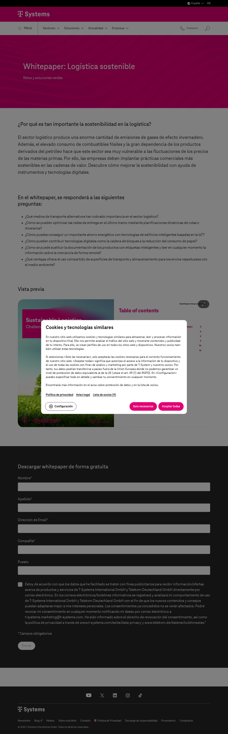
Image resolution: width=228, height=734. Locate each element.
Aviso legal (83, 395)
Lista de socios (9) (104, 395)
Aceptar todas (171, 406)
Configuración (64, 406)
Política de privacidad (59, 395)
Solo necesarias (143, 406)
